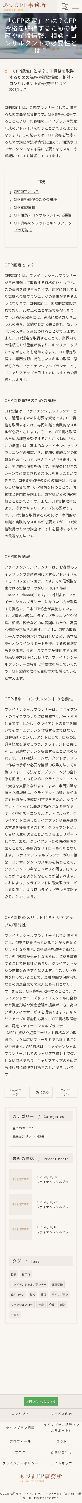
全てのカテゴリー (25, 1128)
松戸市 (26, 1274)
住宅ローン (17, 1294)
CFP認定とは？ (26, 191)
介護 (52, 1304)
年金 (41, 1304)
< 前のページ (16, 1092)
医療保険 (57, 1284)
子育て (15, 1314)
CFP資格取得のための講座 (35, 199)
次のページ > (66, 1092)
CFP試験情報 (24, 207)
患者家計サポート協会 (28, 1136)
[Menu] (75, 6)
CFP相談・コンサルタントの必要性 (43, 215)
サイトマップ (62, 1463)
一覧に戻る (41, 1092)
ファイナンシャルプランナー (28, 1284)
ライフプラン (60, 1294)
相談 (13, 1274)
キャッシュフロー (22, 1304)
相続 (32, 1294)
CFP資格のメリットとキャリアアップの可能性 (43, 226)
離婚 (63, 1304)
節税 (43, 1294)
